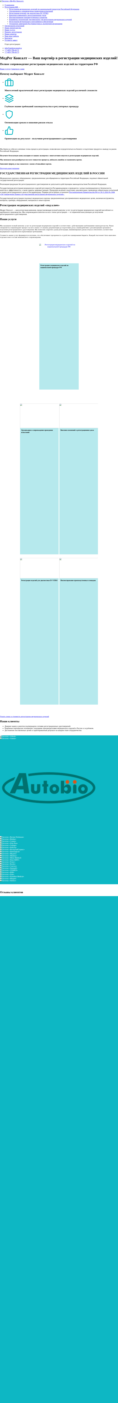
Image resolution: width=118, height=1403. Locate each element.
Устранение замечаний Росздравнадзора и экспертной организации (35, 24)
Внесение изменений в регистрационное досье (27, 15)
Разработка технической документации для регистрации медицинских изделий (40, 20)
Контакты (8, 38)
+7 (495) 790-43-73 (12, 52)
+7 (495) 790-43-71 (12, 50)
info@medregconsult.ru (13, 48)
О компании (9, 5)
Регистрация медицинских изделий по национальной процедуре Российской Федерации (44, 9)
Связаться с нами (17, 69)
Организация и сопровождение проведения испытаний (31, 11)
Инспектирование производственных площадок (28, 17)
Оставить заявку (11, 40)
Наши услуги (10, 30)
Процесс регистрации (13, 32)
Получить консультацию (9, 168)
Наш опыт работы (12, 36)
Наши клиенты (10, 34)
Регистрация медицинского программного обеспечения (31, 22)
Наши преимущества (13, 28)
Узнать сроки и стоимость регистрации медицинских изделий (24, 717)
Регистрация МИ (11, 7)
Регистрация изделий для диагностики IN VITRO (28, 13)
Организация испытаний (14, 26)
